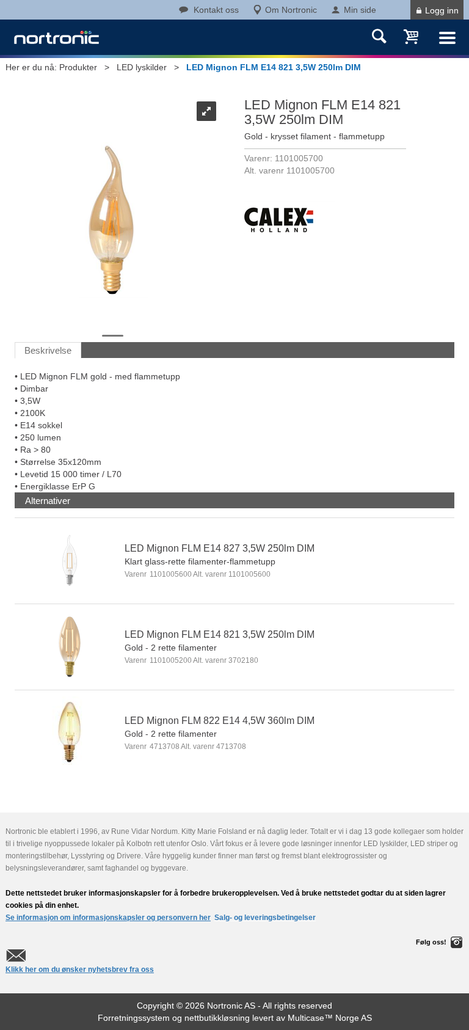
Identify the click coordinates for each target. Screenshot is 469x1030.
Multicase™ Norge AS (330, 1018)
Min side (360, 10)
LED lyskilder (142, 67)
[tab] (47, 500)
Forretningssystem (134, 1018)
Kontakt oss (216, 10)
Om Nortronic (291, 10)
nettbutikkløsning (217, 1018)
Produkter (78, 67)
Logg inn (442, 10)
